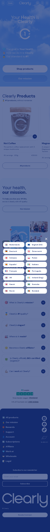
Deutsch (11, 251)
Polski (32, 258)
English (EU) (35, 245)
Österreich (35, 251)
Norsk (10, 291)
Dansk (10, 284)
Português (34, 271)
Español (11, 264)
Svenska (33, 284)
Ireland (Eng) (35, 278)
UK (8, 278)
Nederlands (12, 245)
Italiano (33, 264)
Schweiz (11, 258)
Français (11, 271)
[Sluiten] (25, 239)
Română (33, 291)
